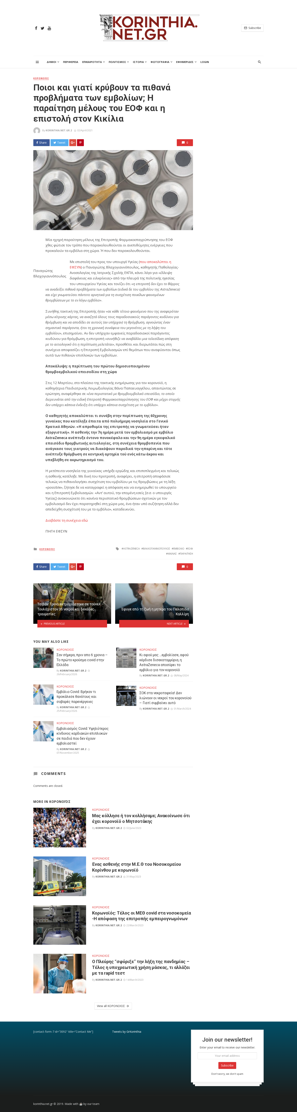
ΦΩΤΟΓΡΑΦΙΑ (160, 62)
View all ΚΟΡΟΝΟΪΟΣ (111, 1006)
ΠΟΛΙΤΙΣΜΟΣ (117, 62)
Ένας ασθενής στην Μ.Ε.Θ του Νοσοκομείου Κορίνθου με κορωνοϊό (136, 867)
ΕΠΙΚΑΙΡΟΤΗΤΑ (92, 62)
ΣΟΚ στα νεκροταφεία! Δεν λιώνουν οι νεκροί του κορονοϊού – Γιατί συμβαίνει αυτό (165, 698)
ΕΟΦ (190, 548)
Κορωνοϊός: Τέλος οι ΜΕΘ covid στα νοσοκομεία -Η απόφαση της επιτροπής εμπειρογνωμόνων (141, 915)
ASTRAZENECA (131, 548)
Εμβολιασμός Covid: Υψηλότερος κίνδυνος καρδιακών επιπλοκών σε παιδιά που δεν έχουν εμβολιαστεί (83, 736)
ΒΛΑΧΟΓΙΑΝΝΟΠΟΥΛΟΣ (156, 548)
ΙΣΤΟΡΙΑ (138, 62)
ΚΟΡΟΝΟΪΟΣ (41, 78)
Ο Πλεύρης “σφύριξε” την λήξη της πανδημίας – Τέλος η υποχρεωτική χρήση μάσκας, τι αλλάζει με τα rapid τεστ (141, 967)
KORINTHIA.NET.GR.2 (59, 130)
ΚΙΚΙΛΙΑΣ (172, 553)
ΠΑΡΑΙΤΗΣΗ (186, 553)
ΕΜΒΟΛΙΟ (178, 548)
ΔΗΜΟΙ (51, 62)
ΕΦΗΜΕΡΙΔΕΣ (185, 62)
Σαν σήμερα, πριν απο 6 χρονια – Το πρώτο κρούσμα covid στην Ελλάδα (82, 660)
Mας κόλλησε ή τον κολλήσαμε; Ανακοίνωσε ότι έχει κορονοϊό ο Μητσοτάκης (141, 818)
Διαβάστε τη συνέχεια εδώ (66, 520)
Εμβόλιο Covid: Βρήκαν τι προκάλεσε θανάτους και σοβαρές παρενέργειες (76, 697)
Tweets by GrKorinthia (126, 1031)
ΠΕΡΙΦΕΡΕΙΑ (70, 62)
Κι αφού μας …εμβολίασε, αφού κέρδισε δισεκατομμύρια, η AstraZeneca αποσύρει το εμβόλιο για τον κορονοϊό (164, 662)
